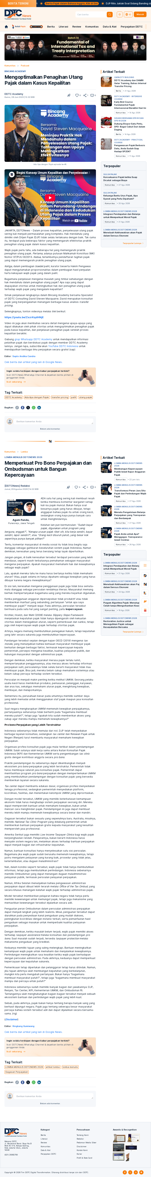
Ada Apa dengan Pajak (37, 397)
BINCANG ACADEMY (15, 71)
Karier (79, 1154)
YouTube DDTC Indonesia (63, 346)
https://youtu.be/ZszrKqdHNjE (24, 317)
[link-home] (6, 26)
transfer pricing (60, 397)
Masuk (140, 14)
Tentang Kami (83, 1135)
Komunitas (92, 26)
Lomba (24, 451)
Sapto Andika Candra (24, 356)
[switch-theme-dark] (120, 14)
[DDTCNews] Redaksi (17, 485)
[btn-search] (110, 14)
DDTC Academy (14, 94)
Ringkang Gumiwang (23, 1026)
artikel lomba (53, 1067)
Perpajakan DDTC (132, 26)
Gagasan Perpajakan (16, 1072)
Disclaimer (82, 1146)
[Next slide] (142, 47)
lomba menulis (70, 1067)
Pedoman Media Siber (86, 1142)
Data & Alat (110, 26)
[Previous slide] (8, 47)
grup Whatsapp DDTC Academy (33, 339)
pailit (73, 397)
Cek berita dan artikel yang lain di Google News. (33, 362)
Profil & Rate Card (84, 1158)
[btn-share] (85, 95)
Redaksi (80, 1139)
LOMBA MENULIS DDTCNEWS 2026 (23, 457)
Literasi (63, 26)
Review (76, 26)
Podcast (25, 65)
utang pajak (85, 397)
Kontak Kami (82, 1150)
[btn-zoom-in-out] (69, 95)
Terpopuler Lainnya (132, 243)
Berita (51, 26)
